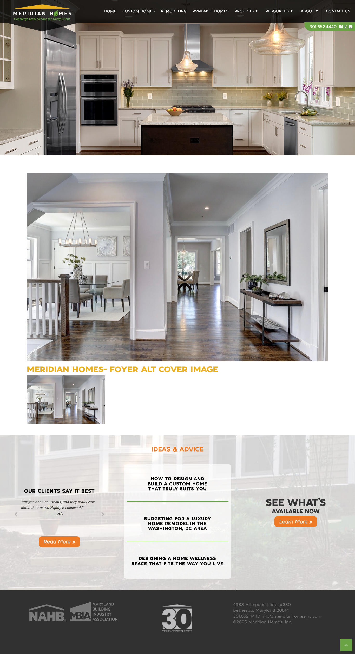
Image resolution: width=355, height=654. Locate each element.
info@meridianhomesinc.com (291, 616)
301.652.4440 (323, 26)
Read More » (59, 541)
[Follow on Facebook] (341, 26)
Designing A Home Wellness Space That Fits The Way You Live (177, 561)
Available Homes (210, 11)
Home (110, 11)
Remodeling (174, 11)
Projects (244, 11)
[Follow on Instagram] (346, 26)
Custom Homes (138, 11)
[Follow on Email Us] (350, 26)
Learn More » (295, 521)
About (307, 11)
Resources (277, 11)
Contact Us (338, 11)
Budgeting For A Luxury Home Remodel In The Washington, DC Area (177, 523)
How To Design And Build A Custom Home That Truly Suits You (177, 483)
